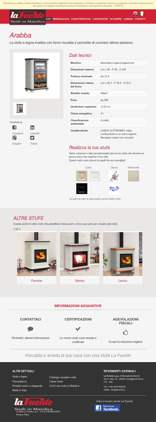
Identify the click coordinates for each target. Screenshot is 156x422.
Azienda (128, 19)
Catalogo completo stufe (62, 377)
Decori (114, 167)
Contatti (140, 19)
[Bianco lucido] (94, 175)
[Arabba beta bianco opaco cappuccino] (36, 75)
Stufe (47, 19)
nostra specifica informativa (100, 6)
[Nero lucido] (81, 188)
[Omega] (133, 175)
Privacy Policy (22, 414)
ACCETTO (118, 6)
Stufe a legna (19, 376)
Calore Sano (56, 381)
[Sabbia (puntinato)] (81, 175)
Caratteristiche (81, 19)
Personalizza (61, 19)
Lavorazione (100, 19)
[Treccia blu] (114, 188)
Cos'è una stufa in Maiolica (64, 385)
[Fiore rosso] (114, 175)
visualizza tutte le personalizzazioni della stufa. (95, 198)
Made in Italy (19, 390)
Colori (88, 167)
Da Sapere (116, 19)
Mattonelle (133, 167)
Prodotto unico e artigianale (27, 385)
